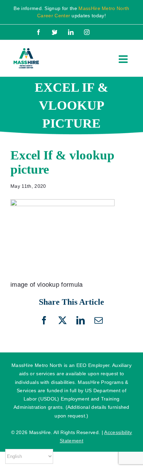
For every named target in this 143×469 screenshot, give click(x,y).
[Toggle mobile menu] (124, 59)
